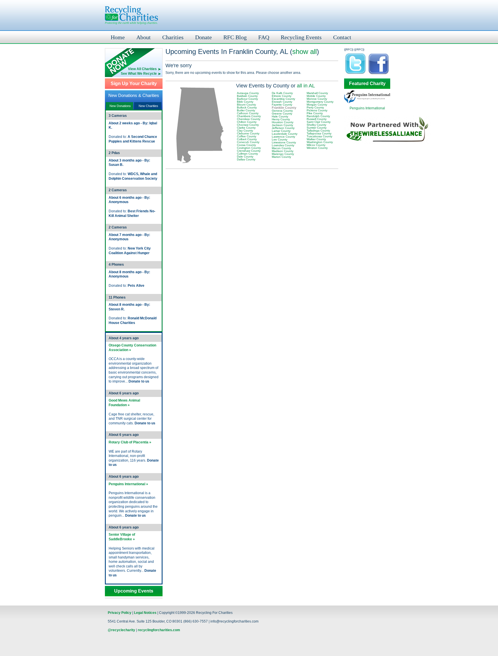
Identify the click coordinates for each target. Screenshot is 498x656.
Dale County (245, 156)
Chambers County (249, 116)
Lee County (279, 139)
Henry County (281, 119)
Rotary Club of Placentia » (130, 442)
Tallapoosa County (319, 133)
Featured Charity (367, 83)
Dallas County (246, 159)
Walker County (316, 139)
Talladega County (318, 130)
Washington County (320, 142)
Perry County (315, 107)
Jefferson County (283, 128)
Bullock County (247, 107)
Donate (203, 37)
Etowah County (282, 101)
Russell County (317, 119)
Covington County (249, 147)
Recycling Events (301, 37)
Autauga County (248, 93)
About (143, 37)
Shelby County (316, 124)
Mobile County (316, 96)
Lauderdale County (284, 133)
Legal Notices (145, 613)
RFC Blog (235, 37)
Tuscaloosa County (319, 136)
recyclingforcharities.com (159, 630)
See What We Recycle (139, 74)
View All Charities (142, 69)
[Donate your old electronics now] (134, 57)
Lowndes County (283, 145)
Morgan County (317, 104)
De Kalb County (282, 93)
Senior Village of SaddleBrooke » (122, 537)
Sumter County (317, 127)
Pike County (315, 113)
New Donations (120, 106)
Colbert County (247, 139)
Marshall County (317, 93)
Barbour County (247, 98)
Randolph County (318, 116)
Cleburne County (248, 133)
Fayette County (282, 104)
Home (118, 37)
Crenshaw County (249, 150)
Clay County (245, 130)
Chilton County (246, 121)
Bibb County (245, 101)
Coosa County (246, 145)
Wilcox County (316, 145)
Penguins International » (128, 484)
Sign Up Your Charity (134, 83)
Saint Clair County (319, 121)
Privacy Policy (119, 613)
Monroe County (317, 98)
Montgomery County (320, 101)
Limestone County (284, 142)
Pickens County (317, 110)
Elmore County (281, 96)
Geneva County (282, 110)
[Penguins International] (367, 102)
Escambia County (283, 98)
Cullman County (247, 153)
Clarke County (246, 127)
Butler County (246, 110)
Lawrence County (283, 136)
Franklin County (284, 107)
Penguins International (367, 108)
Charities (173, 37)
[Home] (131, 15)
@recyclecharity (121, 630)
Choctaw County (248, 124)
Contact (342, 37)
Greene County (282, 113)
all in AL (306, 86)
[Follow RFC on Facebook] (378, 74)
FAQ (263, 37)
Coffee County (246, 136)
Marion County (281, 156)
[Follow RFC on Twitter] (355, 74)
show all (304, 51)
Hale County (280, 116)
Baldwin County (247, 96)
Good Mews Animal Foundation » (124, 402)
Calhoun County (248, 113)
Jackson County (282, 125)
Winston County (317, 147)
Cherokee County (248, 119)
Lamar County (281, 130)
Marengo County (283, 153)
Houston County (282, 122)
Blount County (246, 104)
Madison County (282, 151)
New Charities (148, 106)
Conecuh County (248, 142)
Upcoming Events (133, 591)
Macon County (281, 148)
